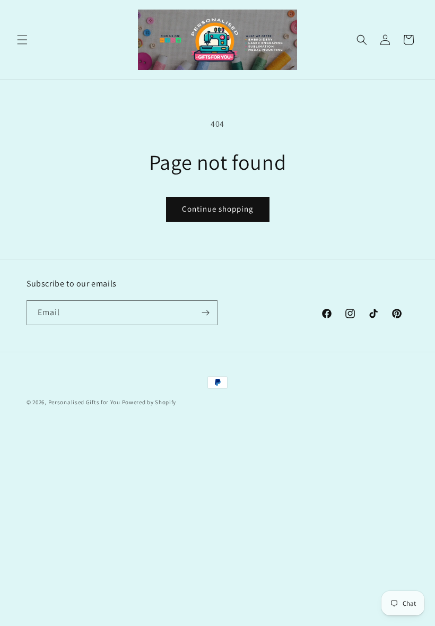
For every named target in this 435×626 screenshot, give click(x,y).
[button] (22, 39)
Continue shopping (218, 209)
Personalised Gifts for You (84, 402)
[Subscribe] (205, 312)
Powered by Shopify (149, 402)
